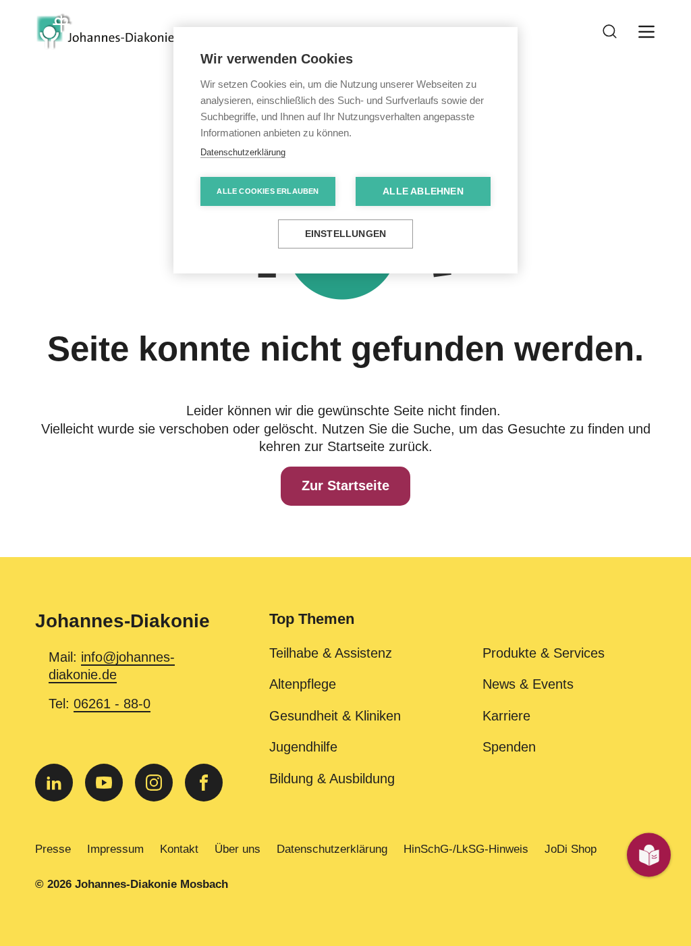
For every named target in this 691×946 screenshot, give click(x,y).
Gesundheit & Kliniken (335, 716)
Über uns (237, 848)
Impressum (115, 848)
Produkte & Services (543, 653)
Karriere (506, 716)
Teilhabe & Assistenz (330, 653)
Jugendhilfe (303, 747)
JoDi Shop (571, 848)
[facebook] (204, 783)
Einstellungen (346, 234)
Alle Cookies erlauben (268, 191)
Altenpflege (302, 684)
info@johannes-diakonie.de (112, 665)
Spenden (509, 747)
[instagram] (154, 783)
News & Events (528, 684)
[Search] (610, 31)
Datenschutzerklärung (332, 848)
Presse (53, 848)
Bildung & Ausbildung (332, 778)
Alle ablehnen (423, 191)
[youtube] (104, 783)
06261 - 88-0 (112, 703)
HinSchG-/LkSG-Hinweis (466, 848)
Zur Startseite (345, 486)
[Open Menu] (646, 31)
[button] (462, 627)
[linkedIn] (54, 783)
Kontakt (179, 848)
